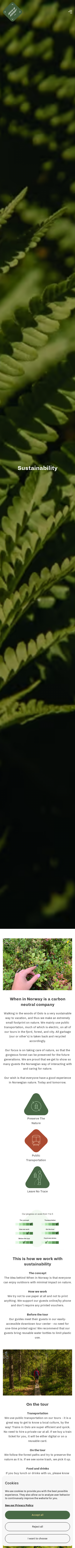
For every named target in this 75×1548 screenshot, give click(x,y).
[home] (12, 11)
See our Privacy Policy (19, 1505)
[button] (70, 11)
